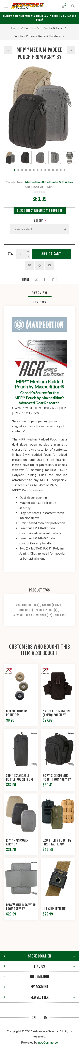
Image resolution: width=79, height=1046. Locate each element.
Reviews (39, 302)
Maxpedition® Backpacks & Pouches (49, 182)
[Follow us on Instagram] (33, 1017)
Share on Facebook (44, 279)
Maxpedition (24, 605)
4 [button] (26, 170)
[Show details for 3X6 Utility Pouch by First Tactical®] (58, 813)
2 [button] (18, 170)
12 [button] (57, 170)
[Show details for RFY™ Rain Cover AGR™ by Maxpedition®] (21, 813)
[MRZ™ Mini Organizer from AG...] (71, 50)
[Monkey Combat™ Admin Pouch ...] (8, 50)
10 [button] (49, 170)
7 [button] (37, 170)
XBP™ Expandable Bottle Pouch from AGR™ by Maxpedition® (19, 781)
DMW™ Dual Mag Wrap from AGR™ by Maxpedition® (21, 909)
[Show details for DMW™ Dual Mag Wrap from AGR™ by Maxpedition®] (21, 878)
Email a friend (49, 265)
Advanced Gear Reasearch (29, 615)
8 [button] (41, 170)
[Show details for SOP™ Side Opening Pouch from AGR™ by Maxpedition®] (58, 749)
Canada (46, 605)
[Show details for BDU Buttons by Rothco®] (21, 684)
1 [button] (14, 170)
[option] (10, 157)
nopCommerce (48, 1042)
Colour (39, 221)
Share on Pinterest (53, 279)
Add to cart (51, 254)
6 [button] (34, 170)
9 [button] (45, 170)
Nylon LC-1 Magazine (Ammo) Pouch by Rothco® (57, 715)
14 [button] (64, 170)
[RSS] (45, 1017)
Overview (39, 293)
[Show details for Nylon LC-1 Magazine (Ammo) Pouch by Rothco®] (58, 684)
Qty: (10, 254)
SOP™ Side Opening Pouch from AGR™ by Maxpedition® (57, 779)
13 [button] (61, 170)
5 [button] (30, 170)
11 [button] (53, 170)
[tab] (39, 293)
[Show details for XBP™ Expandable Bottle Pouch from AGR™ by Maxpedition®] (21, 749)
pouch (23, 610)
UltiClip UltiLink (54, 909)
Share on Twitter (36, 279)
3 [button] (22, 170)
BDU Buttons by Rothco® (17, 713)
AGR (57, 615)
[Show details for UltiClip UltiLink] (58, 878)
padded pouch (44, 610)
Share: (26, 280)
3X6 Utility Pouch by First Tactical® (57, 842)
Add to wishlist (29, 265)
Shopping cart (65, 4)
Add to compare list (39, 265)
